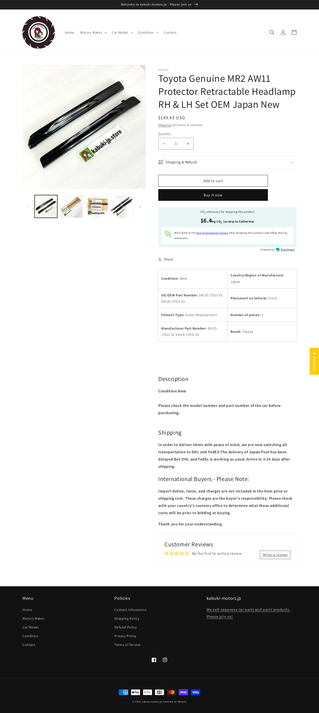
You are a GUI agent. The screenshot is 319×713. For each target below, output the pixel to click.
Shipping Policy (126, 618)
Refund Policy (125, 627)
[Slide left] (27, 206)
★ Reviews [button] (314, 361)
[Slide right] (140, 206)
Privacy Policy (125, 636)
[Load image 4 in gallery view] (121, 206)
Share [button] (168, 259)
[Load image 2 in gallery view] (71, 206)
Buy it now (213, 195)
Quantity (164, 134)
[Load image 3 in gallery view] (96, 206)
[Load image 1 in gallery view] (46, 206)
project (212, 233)
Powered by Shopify (175, 701)
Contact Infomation (130, 609)
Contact (28, 644)
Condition (30, 636)
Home (27, 609)
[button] (93, 32)
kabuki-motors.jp (152, 701)
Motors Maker (33, 618)
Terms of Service (127, 644)
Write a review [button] (275, 554)
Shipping (164, 125)
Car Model (30, 627)
